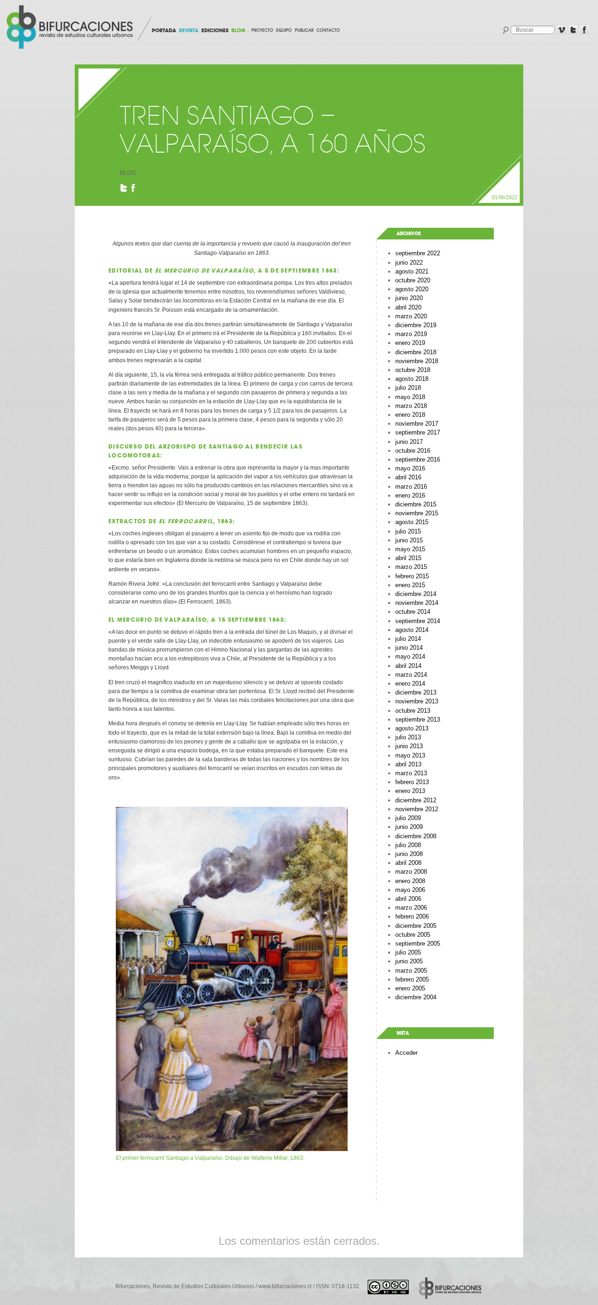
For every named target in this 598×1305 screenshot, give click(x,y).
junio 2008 (409, 853)
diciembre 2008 (415, 836)
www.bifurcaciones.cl (285, 1286)
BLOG (238, 30)
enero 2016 (410, 495)
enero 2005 (410, 988)
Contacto (328, 30)
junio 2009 (409, 826)
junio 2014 (409, 647)
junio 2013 (409, 746)
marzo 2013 (411, 773)
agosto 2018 (411, 378)
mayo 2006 (410, 889)
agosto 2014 (411, 629)
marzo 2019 (411, 333)
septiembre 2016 (417, 459)
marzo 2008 (411, 871)
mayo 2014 (410, 656)
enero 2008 (410, 880)
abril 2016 (408, 477)
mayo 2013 (410, 755)
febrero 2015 (412, 576)
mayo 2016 (410, 468)
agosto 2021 (411, 271)
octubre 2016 (412, 450)
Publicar (304, 30)
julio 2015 (408, 531)
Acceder (406, 1052)
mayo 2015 (410, 549)
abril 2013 (408, 764)
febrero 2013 (412, 782)
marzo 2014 (411, 674)
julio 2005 (408, 952)
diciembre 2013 (415, 692)
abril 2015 (408, 557)
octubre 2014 (412, 611)
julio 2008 (408, 845)
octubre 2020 (412, 280)
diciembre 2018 (415, 352)
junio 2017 (409, 441)
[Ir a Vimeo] (561, 30)
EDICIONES (214, 30)
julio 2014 (408, 638)
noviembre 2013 (416, 701)
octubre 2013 (412, 710)
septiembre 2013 (417, 719)
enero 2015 (410, 585)
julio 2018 (408, 387)
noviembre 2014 (416, 602)
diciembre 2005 (415, 925)
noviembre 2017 (416, 423)
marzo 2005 (411, 970)
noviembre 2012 (416, 809)
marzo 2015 (411, 566)
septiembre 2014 (417, 620)
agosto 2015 (411, 522)
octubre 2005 (412, 934)
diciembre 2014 (415, 593)
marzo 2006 (411, 907)
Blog (128, 172)
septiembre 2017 (417, 432)
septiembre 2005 (417, 943)
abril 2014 (408, 665)
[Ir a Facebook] (585, 30)
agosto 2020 (411, 289)
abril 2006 (408, 898)
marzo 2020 (411, 316)
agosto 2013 (411, 728)
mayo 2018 (410, 396)
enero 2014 (410, 683)
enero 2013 (410, 790)
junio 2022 (409, 262)
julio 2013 (408, 737)
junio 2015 (409, 540)
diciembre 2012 (415, 800)
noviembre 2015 (416, 513)
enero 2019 (410, 342)
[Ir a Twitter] (573, 30)
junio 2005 (409, 961)
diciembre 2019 (415, 325)
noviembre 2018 (416, 361)
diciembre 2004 (415, 997)
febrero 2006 (412, 916)
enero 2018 (410, 414)
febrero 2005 (412, 979)
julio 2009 (408, 817)
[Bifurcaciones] (71, 27)
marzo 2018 (411, 405)
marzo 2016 (411, 486)
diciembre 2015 (415, 504)
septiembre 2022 (417, 253)
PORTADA (164, 30)
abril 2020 (408, 307)
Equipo (284, 30)
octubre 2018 (412, 369)
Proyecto (262, 30)
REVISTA (189, 30)
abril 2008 (408, 862)
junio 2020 (409, 298)
